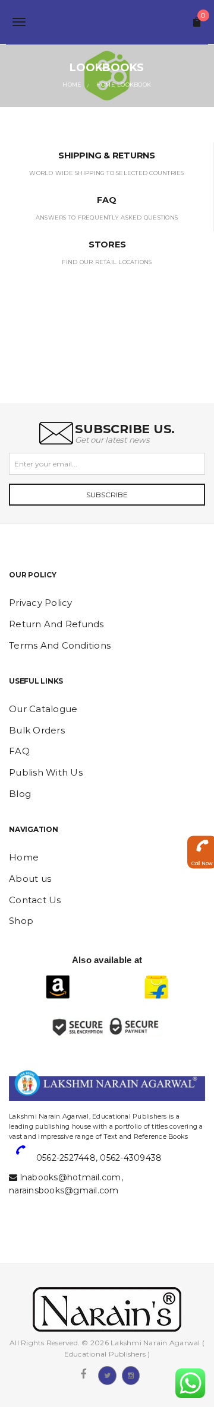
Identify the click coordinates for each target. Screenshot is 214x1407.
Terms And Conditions (60, 645)
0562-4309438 (131, 1157)
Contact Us (35, 900)
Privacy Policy (41, 602)
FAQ (19, 751)
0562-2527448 (66, 1157)
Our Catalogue (43, 708)
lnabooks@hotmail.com (70, 1177)
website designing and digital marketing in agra (27, 1108)
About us (30, 878)
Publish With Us (46, 772)
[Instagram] (131, 1374)
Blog (20, 793)
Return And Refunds (56, 624)
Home (24, 857)
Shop (21, 920)
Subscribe (107, 494)
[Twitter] (107, 1374)
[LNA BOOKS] (107, 22)
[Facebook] (83, 1374)
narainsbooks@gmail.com (64, 1190)
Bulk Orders (37, 730)
